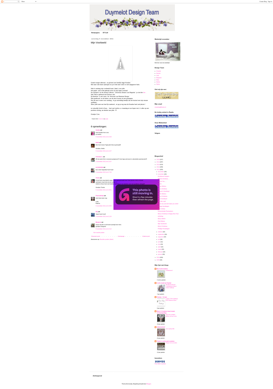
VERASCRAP (161, 327)
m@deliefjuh (99, 167)
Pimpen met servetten (171, 342)
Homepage (121, 236)
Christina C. (99, 156)
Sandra (98, 130)
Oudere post (146, 236)
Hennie (158, 73)
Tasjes (160, 184)
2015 (158, 159)
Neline (158, 82)
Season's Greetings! (163, 191)
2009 (158, 260)
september (161, 234)
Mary (157, 80)
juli (159, 239)
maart (160, 249)
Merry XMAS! (161, 218)
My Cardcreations (162, 269)
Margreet (98, 222)
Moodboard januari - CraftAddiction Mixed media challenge (171, 286)
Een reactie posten (99, 232)
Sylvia (158, 84)
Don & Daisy (161, 209)
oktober (160, 232)
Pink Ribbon (161, 221)
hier (144, 92)
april (159, 247)
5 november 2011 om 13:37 (104, 161)
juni (159, 242)
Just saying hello (170, 328)
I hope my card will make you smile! (168, 204)
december (161, 171)
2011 (158, 169)
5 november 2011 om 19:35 (104, 206)
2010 (158, 257)
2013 (158, 164)
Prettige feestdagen (163, 206)
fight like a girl (162, 201)
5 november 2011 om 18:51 (104, 190)
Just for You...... (162, 181)
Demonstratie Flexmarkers (165, 211)
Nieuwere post (95, 236)
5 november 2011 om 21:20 (104, 216)
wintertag (160, 216)
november (161, 174)
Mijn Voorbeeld (162, 223)
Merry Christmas (162, 196)
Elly (97, 211)
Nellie (97, 142)
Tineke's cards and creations (165, 341)
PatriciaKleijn (100, 195)
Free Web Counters (160, 364)
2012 (158, 167)
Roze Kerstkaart (162, 199)
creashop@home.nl (160, 107)
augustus (161, 237)
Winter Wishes (162, 186)
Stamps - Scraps (162, 297)
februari (160, 252)
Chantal (158, 71)
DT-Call (105, 32)
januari (160, 254)
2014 (158, 162)
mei (159, 244)
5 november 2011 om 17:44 (104, 172)
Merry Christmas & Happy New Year (168, 214)
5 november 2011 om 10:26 (104, 137)
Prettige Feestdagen (164, 228)
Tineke (98, 178)
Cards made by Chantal (164, 283)
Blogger (149, 384)
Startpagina (95, 32)
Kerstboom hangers (163, 176)
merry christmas (162, 189)
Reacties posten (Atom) (106, 239)
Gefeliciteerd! (169, 270)
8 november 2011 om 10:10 (104, 229)
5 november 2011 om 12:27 (104, 151)
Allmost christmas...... (164, 179)
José (157, 75)
